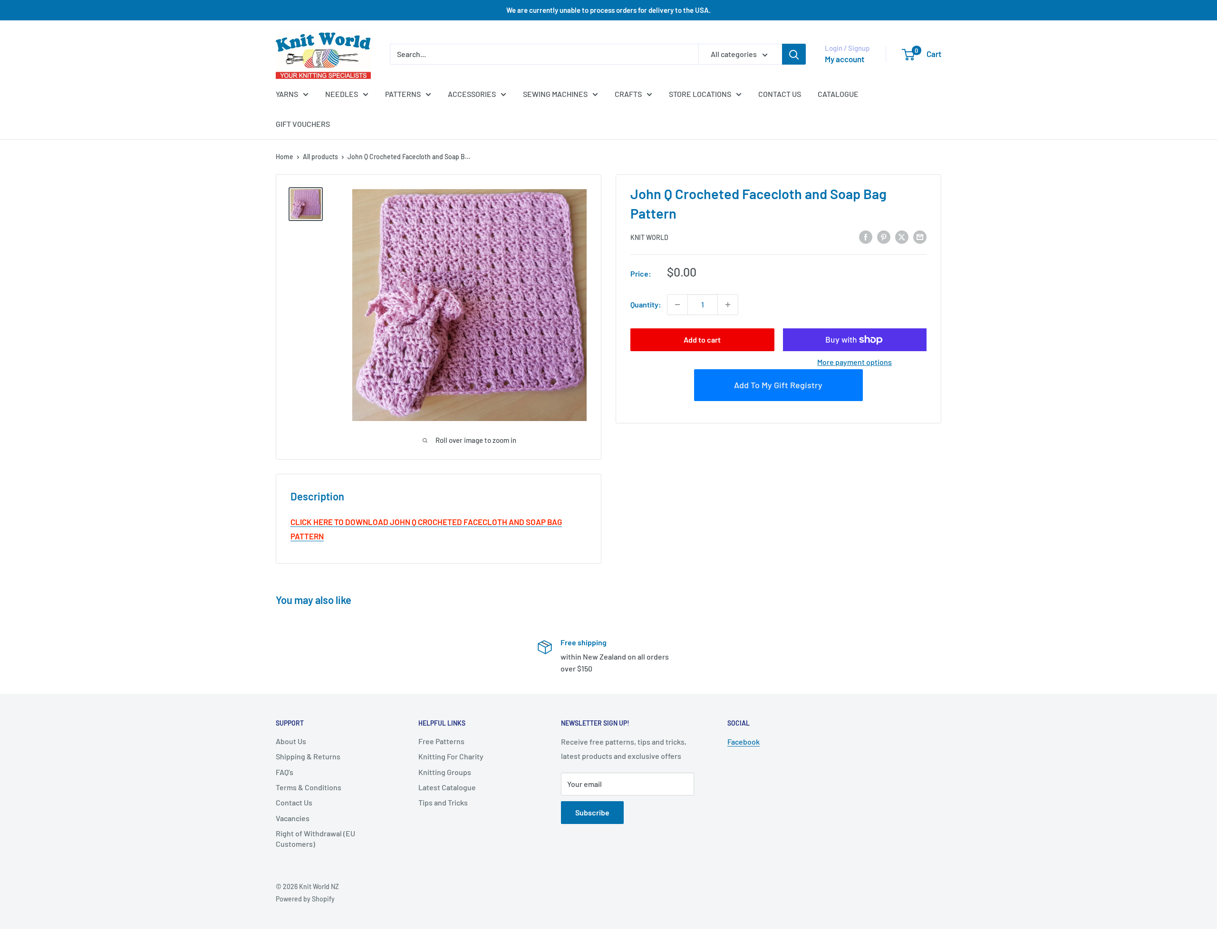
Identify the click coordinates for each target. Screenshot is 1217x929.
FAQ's (284, 771)
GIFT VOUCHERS (303, 123)
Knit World (649, 237)
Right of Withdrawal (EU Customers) (315, 838)
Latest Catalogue (447, 787)
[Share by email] (920, 236)
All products (320, 157)
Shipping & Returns (308, 756)
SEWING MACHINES (555, 93)
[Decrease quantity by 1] (677, 305)
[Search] (794, 54)
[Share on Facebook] (865, 236)
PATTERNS (403, 93)
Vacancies (292, 818)
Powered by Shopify (305, 899)
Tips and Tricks (443, 802)
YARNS (287, 93)
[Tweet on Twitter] (901, 236)
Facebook (743, 741)
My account (844, 59)
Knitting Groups (444, 771)
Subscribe (592, 812)
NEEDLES (341, 93)
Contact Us (294, 802)
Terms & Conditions (308, 787)
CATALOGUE (838, 93)
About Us (291, 741)
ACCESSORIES (472, 93)
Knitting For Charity (450, 756)
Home (284, 157)
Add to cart (702, 339)
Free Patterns (441, 741)
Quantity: (645, 304)
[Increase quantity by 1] (728, 305)
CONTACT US (779, 93)
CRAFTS (628, 93)
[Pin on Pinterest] (883, 236)
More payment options (854, 361)
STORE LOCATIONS (700, 93)
